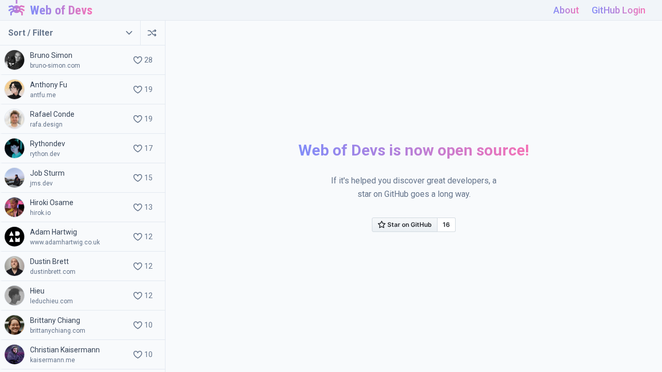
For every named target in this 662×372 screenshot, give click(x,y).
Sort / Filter (30, 33)
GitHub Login (618, 10)
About (566, 10)
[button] (82, 60)
